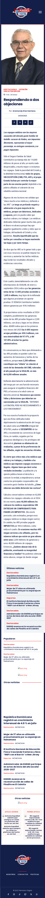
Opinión (23, 89)
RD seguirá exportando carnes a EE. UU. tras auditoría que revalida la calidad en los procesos (33, 833)
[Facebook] (14, 122)
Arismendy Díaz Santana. (24, 111)
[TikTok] (19, 894)
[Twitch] (25, 894)
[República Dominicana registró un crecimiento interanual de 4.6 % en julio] (22, 699)
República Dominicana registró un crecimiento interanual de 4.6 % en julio (23, 578)
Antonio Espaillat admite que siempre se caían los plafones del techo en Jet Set (11, 830)
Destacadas (10, 89)
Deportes (11, 598)
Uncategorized (12, 91)
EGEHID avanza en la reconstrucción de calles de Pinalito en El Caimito (24, 627)
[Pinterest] (25, 122)
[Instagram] (14, 894)
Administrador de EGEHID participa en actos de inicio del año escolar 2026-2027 (25, 616)
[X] (19, 122)
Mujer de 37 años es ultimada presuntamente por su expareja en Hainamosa (24, 590)
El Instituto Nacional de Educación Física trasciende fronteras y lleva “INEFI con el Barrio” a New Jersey (23, 603)
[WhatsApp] (30, 122)
